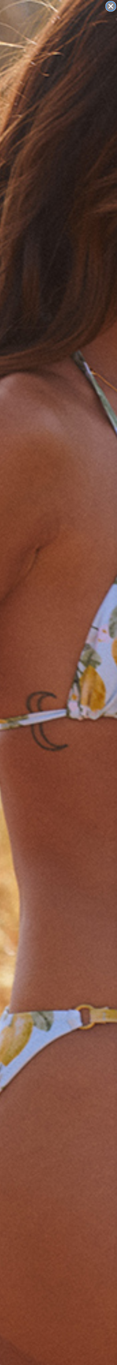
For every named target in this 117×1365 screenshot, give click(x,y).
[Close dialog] (110, 6)
